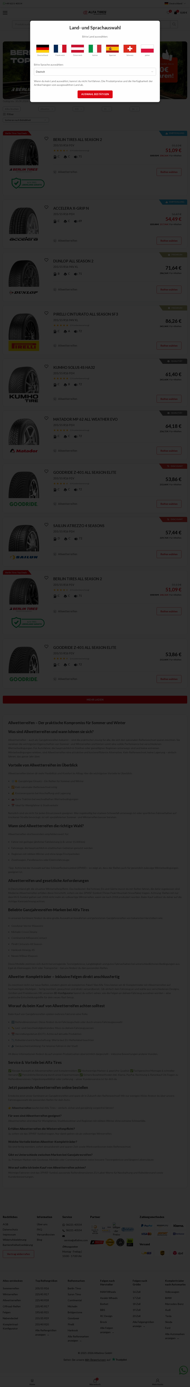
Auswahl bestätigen (95, 94)
